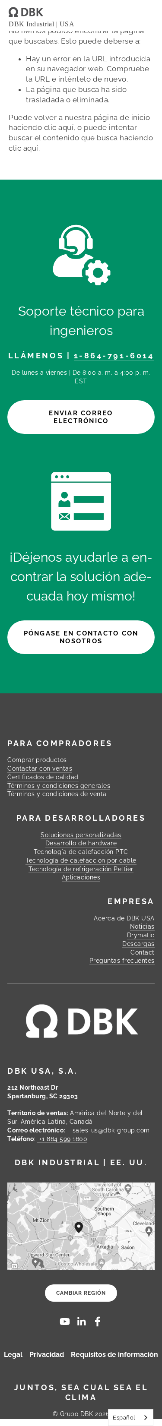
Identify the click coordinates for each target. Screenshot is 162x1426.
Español (124, 1417)
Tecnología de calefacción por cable (81, 860)
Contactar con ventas (39, 768)
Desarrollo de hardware (81, 843)
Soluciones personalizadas (81, 835)
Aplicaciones (81, 877)
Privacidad (46, 1354)
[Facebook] (97, 1321)
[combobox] (130, 1417)
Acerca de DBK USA (124, 918)
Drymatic (141, 935)
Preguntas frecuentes (122, 960)
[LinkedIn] (81, 1321)
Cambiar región (81, 1293)
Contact (142, 952)
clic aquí (59, 127)
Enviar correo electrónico (81, 417)
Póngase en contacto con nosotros (81, 637)
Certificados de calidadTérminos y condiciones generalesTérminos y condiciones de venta (58, 785)
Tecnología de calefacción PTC (81, 851)
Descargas (138, 943)
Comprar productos (37, 759)
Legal (13, 1354)
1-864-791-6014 (114, 355)
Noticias (142, 926)
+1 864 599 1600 (62, 1138)
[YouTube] (65, 1321)
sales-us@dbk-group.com (109, 1130)
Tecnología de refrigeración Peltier (81, 869)
